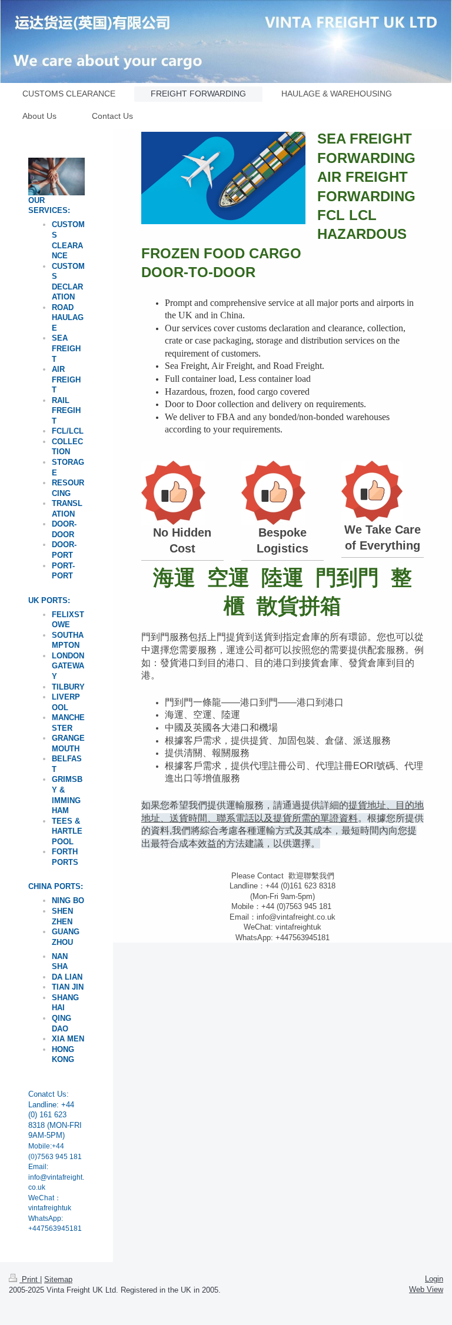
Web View (426, 1289)
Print (29, 1279)
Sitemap (58, 1279)
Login (434, 1278)
